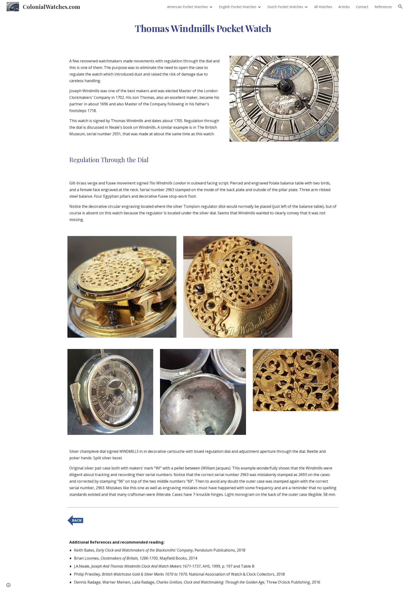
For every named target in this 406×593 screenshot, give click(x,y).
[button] (400, 6)
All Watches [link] (323, 6)
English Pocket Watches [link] (237, 6)
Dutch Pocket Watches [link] (285, 6)
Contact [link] (362, 6)
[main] (203, 27)
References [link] (383, 6)
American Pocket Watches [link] (187, 6)
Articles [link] (344, 6)
